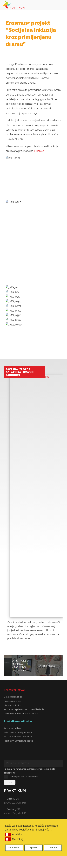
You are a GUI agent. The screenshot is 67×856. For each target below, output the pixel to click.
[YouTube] (36, 753)
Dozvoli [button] (53, 847)
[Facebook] (10, 753)
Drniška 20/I (14, 798)
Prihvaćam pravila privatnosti (24, 776)
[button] (8, 834)
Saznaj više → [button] (44, 829)
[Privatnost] (49, 753)
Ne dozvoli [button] (14, 847)
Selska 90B (13, 809)
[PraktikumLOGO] (14, 5)
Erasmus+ (40, 151)
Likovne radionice (12, 705)
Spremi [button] (33, 847)
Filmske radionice (12, 701)
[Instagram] (23, 753)
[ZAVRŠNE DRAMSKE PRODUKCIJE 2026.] (36, 493)
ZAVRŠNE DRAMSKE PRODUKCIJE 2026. (18, 371)
